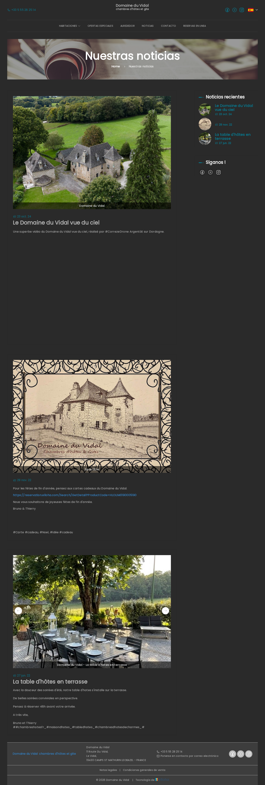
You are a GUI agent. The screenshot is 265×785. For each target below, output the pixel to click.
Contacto (168, 26)
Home (115, 66)
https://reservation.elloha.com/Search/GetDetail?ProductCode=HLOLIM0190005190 (74, 495)
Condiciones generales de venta (144, 770)
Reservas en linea (194, 26)
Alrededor (127, 26)
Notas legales (108, 770)
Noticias (148, 26)
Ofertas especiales (100, 26)
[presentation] (18, 610)
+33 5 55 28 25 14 (171, 751)
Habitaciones (68, 26)
